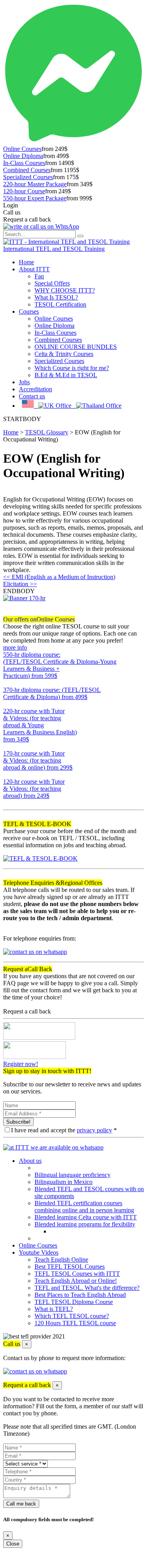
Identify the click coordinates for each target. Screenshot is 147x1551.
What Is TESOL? (56, 297)
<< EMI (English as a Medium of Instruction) (59, 577)
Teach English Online (61, 1259)
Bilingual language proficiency (72, 1174)
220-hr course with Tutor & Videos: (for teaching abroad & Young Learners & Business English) (40, 725)
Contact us (32, 396)
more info (15, 647)
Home (26, 262)
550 (8, 682)
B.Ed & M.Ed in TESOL (65, 375)
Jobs (24, 382)
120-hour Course (24, 191)
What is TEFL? (53, 1309)
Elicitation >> (20, 584)
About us (30, 1160)
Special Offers (52, 283)
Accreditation (35, 389)
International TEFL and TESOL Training (54, 248)
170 (8, 774)
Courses (29, 311)
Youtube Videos (38, 1252)
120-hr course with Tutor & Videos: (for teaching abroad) (34, 788)
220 (8, 746)
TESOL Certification (60, 304)
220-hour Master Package (35, 184)
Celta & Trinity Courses (63, 354)
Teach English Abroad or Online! (75, 1280)
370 (8, 704)
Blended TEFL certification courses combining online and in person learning (84, 1206)
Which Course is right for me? (71, 368)
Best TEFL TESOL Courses (69, 1266)
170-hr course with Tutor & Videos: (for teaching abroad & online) (38, 760)
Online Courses (22, 148)
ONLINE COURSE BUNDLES (75, 346)
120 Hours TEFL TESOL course (75, 1323)
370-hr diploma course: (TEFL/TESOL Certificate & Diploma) (52, 693)
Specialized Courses (28, 177)
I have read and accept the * (64, 1130)
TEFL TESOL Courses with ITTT (77, 1273)
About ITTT (34, 269)
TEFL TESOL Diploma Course (73, 1302)
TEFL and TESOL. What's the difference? (87, 1287)
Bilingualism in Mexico (63, 1182)
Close (12, 1544)
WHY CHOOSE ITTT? (64, 290)
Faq (39, 276)
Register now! (20, 1064)
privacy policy (94, 1130)
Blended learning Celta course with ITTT (85, 1217)
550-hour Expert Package (34, 198)
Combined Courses (27, 170)
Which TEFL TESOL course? (71, 1316)
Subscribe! (18, 1122)
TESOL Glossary (46, 432)
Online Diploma (23, 156)
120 (8, 802)
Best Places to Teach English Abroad (80, 1294)
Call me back (21, 1504)
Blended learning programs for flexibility (84, 1224)
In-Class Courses (24, 163)
